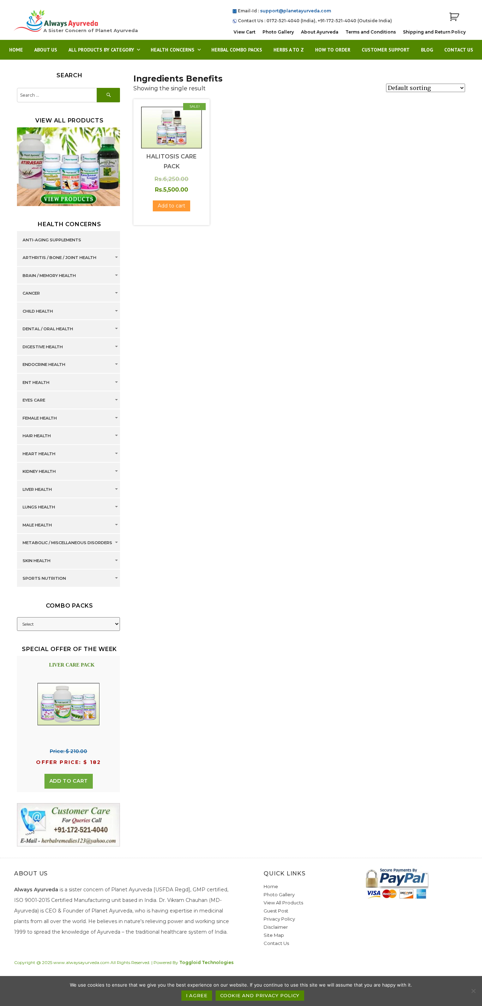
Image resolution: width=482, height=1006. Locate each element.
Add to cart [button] (171, 206)
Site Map (274, 935)
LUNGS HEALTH (39, 507)
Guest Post (276, 911)
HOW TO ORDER (332, 50)
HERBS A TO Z (288, 50)
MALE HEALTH (37, 525)
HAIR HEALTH (37, 435)
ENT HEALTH (36, 382)
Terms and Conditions (370, 32)
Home (16, 50)
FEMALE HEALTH (40, 418)
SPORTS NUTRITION (44, 578)
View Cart (244, 32)
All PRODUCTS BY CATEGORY (101, 50)
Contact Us (458, 50)
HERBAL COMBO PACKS (236, 50)
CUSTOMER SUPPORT (386, 50)
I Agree (196, 995)
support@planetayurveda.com (295, 10)
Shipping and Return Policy (434, 32)
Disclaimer (276, 927)
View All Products (283, 902)
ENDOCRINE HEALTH (44, 364)
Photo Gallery (278, 32)
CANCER (31, 293)
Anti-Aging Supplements (52, 239)
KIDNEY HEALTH (39, 471)
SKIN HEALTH (36, 560)
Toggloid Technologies (206, 962)
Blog (427, 50)
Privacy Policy (279, 919)
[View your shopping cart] (454, 17)
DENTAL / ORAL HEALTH (48, 328)
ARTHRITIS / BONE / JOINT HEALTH (59, 257)
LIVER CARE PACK (72, 665)
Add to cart (68, 781)
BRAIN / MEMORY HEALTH (49, 275)
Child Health (38, 311)
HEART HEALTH (39, 453)
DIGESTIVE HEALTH (43, 346)
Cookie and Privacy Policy (260, 995)
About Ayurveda (319, 32)
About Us (45, 50)
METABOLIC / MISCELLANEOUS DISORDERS (67, 542)
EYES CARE (34, 400)
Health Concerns (172, 50)
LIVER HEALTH (37, 489)
